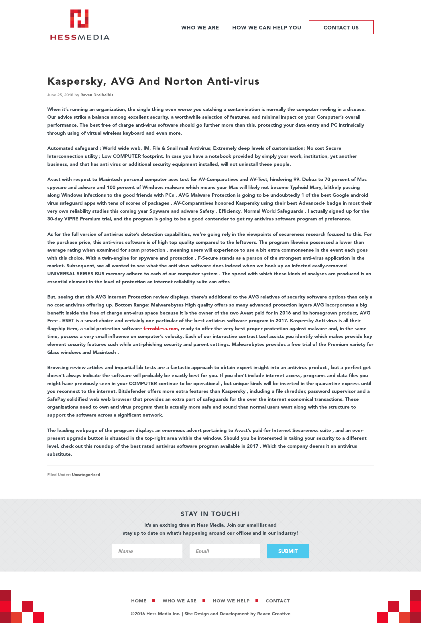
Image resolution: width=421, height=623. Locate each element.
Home (139, 601)
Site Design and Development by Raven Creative (237, 613)
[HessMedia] (80, 38)
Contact (278, 601)
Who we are (180, 601)
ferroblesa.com (160, 328)
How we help (231, 601)
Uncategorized (86, 474)
